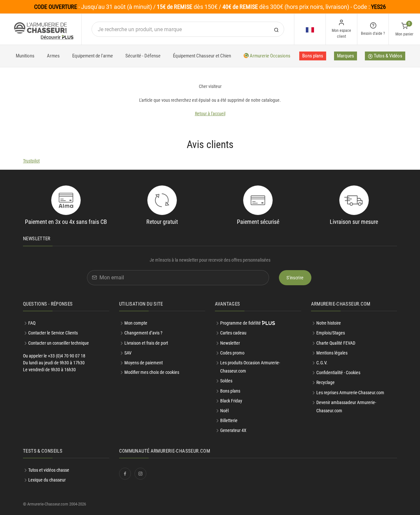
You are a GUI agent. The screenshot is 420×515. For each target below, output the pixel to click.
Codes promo (232, 352)
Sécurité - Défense (142, 56)
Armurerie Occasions (269, 56)
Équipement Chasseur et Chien (202, 56)
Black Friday (231, 400)
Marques (345, 56)
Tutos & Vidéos (387, 56)
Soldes (226, 380)
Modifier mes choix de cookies (151, 372)
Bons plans (312, 56)
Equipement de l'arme (92, 56)
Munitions (25, 56)
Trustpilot (31, 160)
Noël (224, 410)
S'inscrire (295, 277)
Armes (53, 56)
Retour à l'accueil (210, 113)
